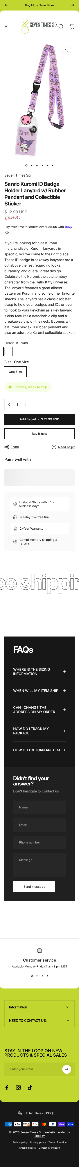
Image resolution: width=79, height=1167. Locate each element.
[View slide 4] (47, 976)
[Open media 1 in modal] (66, 50)
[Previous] (6, 5)
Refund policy (20, 1142)
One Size (15, 371)
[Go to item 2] (31, 165)
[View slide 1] (31, 976)
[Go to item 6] (52, 165)
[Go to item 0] (26, 165)
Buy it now (39, 433)
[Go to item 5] (47, 165)
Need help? (66, 447)
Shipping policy (27, 1147)
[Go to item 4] (42, 165)
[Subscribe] (66, 1069)
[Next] (73, 5)
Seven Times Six (17, 175)
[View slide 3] (42, 976)
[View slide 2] (37, 976)
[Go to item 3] (37, 165)
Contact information (49, 1147)
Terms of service (57, 1142)
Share (15, 447)
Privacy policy (38, 1142)
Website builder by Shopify (52, 1133)
